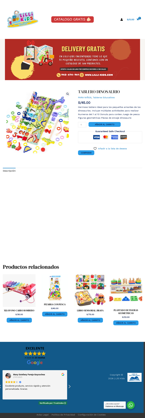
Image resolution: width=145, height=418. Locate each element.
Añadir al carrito (104, 124)
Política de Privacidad (63, 414)
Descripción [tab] (9, 170)
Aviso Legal (43, 414)
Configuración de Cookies (92, 414)
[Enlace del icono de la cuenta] (121, 19)
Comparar (86, 153)
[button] (67, 94)
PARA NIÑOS (84, 97)
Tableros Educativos (104, 97)
